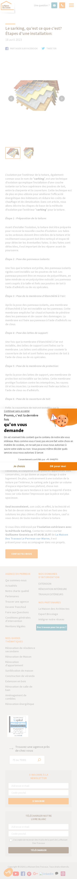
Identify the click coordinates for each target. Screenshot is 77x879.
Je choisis (19, 466)
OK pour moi (58, 466)
